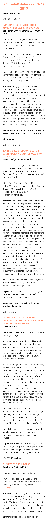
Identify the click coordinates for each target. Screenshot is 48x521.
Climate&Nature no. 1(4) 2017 (24, 6)
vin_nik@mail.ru (9, 487)
